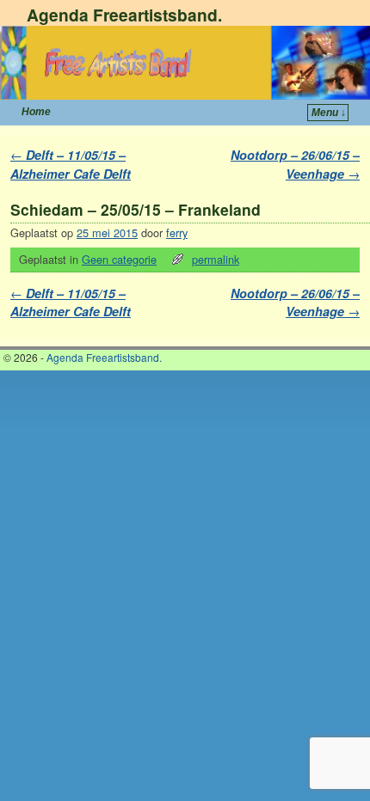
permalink (215, 259)
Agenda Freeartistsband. (124, 15)
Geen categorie (119, 259)
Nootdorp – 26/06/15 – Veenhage (295, 164)
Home (36, 112)
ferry (177, 232)
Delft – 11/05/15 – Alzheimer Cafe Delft (70, 164)
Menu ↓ (328, 113)
